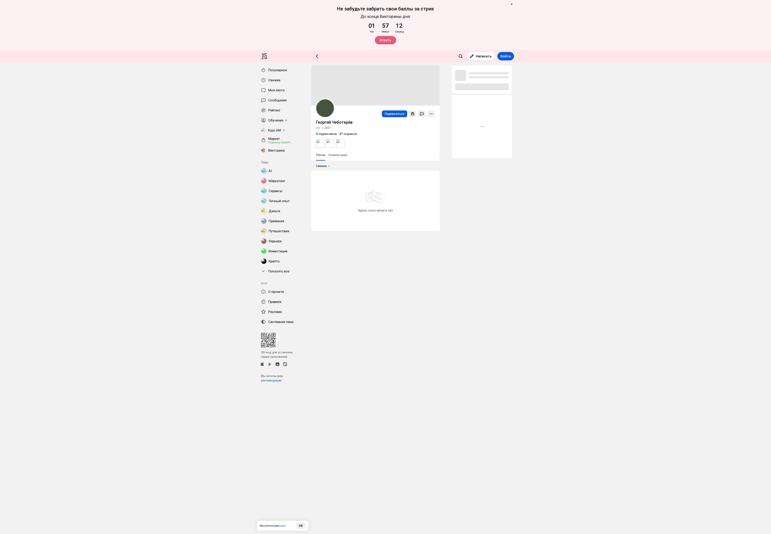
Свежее (321, 166)
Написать (484, 56)
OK (301, 526)
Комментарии (337, 155)
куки (282, 525)
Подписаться (394, 114)
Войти (506, 56)
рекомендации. (271, 380)
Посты (320, 155)
